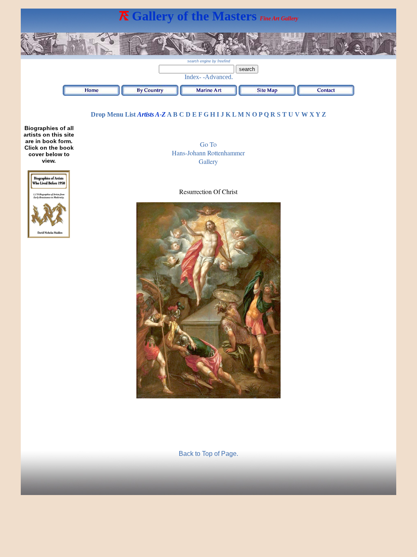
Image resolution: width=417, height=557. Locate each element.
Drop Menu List (113, 114)
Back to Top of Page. (208, 453)
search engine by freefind (208, 61)
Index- (192, 76)
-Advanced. (218, 76)
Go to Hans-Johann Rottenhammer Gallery (208, 153)
